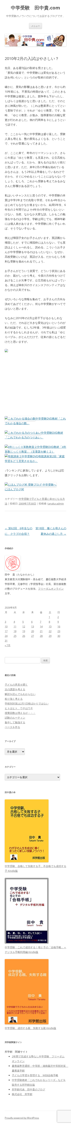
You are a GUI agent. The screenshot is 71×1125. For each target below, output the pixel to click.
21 (41, 631)
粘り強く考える (14, 699)
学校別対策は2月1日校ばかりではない (27, 703)
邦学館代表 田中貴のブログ (28, 1089)
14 (41, 626)
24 (6, 636)
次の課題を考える (15, 689)
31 (6, 640)
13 (32, 626)
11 (15, 626)
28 (41, 636)
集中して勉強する (15, 722)
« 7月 (7, 645)
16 (58, 626)
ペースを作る (12, 727)
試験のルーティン (15, 717)
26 (23, 636)
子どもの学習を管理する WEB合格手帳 (35, 1075)
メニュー (35, 25)
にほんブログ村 (14, 489)
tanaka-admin (56, 503)
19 (23, 631)
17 (6, 631)
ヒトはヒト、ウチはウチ (19, 708)
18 (15, 631)
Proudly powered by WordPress (22, 1117)
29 (50, 636)
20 (32, 631)
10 (6, 626)
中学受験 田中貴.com (35, 8)
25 (15, 636)
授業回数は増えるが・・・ (20, 713)
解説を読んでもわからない (20, 694)
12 (23, 626)
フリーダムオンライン (51, 588)
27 (32, 636)
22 (50, 631)
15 (50, 626)
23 (58, 631)
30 (58, 636)
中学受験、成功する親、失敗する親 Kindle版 (30, 1028)
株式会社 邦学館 (22, 1094)
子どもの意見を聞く (16, 684)
